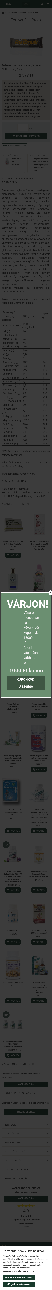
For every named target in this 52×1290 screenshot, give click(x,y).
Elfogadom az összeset (18, 1284)
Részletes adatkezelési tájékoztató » (18, 1271)
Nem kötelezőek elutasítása (19, 1277)
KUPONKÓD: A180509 (26, 683)
